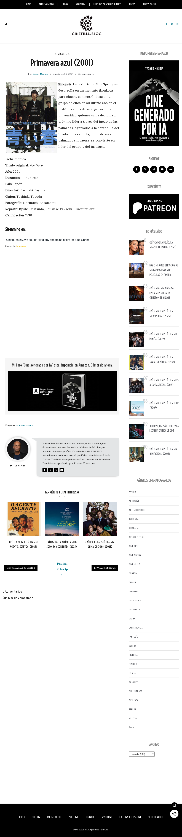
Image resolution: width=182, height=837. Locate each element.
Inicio (28, 4)
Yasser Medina (40, 74)
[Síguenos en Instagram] (153, 169)
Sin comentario (86, 74)
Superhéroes (135, 691)
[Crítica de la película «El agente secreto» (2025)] (23, 519)
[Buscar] (6, 24)
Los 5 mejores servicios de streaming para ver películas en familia (163, 270)
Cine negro (134, 564)
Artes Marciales (137, 510)
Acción (132, 491)
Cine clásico (135, 555)
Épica (131, 727)
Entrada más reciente (21, 567)
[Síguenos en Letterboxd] (170, 169)
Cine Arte (62, 53)
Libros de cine (149, 4)
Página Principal (62, 569)
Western (133, 718)
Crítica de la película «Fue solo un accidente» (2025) (62, 544)
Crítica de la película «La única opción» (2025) (100, 544)
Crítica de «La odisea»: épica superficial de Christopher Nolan (161, 293)
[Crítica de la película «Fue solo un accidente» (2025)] (62, 519)
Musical (133, 673)
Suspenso (134, 700)
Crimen (132, 582)
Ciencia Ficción (136, 537)
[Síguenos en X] (145, 169)
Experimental (136, 627)
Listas (132, 4)
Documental (135, 609)
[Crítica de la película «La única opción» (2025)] (100, 519)
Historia (133, 655)
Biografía (134, 528)
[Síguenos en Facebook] (136, 169)
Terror (132, 709)
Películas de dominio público (107, 4)
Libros (65, 4)
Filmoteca (80, 4)
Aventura (134, 519)
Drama (29, 425)
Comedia (133, 573)
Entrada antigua (105, 567)
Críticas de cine (46, 4)
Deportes (133, 591)
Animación (134, 500)
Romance (133, 682)
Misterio (133, 664)
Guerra (132, 646)
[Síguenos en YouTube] (162, 169)
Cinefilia (88, 830)
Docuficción (135, 600)
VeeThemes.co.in (104, 830)
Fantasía (133, 636)
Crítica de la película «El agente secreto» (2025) (23, 544)
